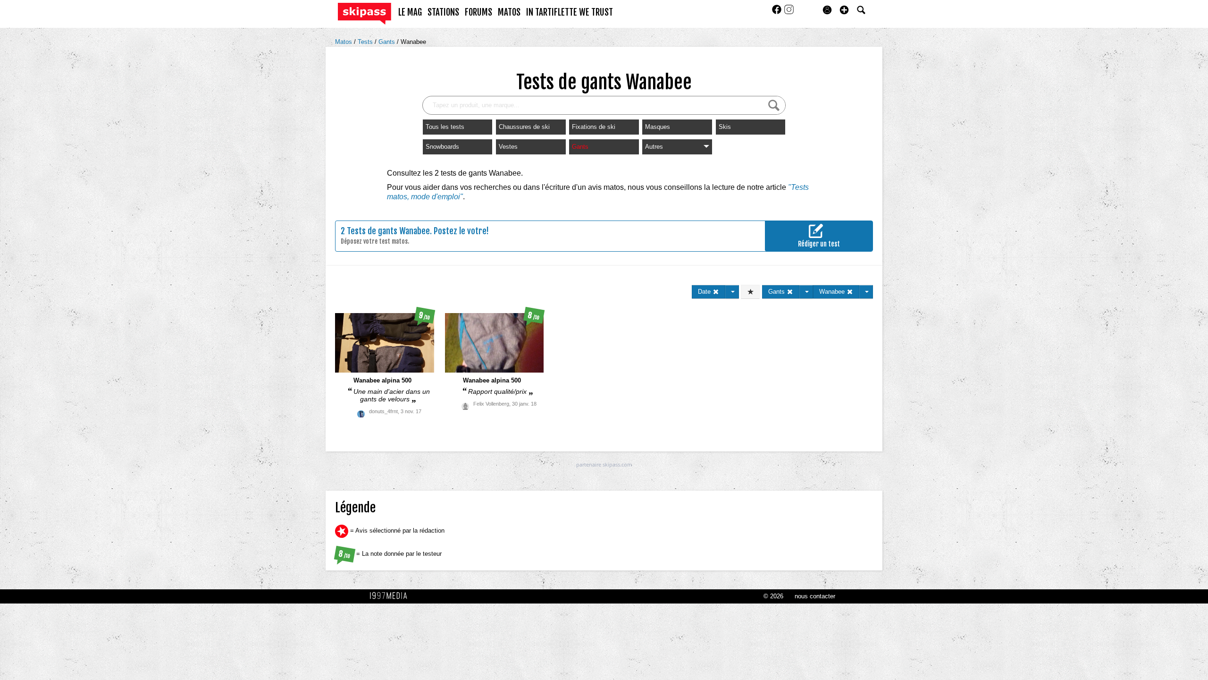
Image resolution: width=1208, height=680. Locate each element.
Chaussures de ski (524, 126)
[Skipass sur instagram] (789, 12)
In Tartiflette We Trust (569, 12)
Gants (387, 41)
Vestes (508, 146)
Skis (725, 126)
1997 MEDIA (391, 596)
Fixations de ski (593, 126)
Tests (366, 41)
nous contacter (815, 596)
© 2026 (773, 596)
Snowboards (442, 146)
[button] (844, 10)
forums (478, 12)
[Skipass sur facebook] (778, 12)
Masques (657, 126)
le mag (410, 12)
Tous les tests (445, 126)
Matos (344, 41)
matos (509, 12)
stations (443, 12)
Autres (654, 146)
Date (705, 291)
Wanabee (413, 41)
